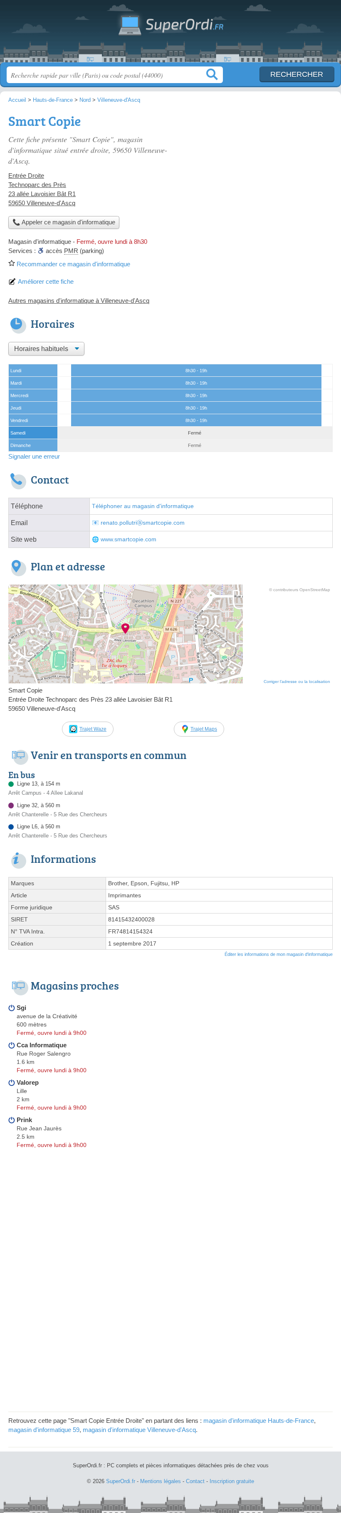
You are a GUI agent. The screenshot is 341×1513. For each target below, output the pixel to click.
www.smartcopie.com (128, 539)
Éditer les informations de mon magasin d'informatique (279, 954)
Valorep (28, 1082)
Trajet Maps (203, 729)
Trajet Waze (92, 729)
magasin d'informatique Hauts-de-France (258, 1420)
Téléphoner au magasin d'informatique (143, 506)
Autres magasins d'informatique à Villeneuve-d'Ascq (78, 300)
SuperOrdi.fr (170, 34)
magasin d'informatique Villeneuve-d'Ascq (139, 1429)
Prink (24, 1119)
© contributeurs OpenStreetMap (299, 589)
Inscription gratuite (232, 1481)
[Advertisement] (263, 169)
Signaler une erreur (34, 456)
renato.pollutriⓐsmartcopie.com (143, 523)
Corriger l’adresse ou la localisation (297, 681)
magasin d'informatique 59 (43, 1429)
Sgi (21, 1007)
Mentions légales (160, 1481)
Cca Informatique (42, 1045)
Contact (195, 1481)
